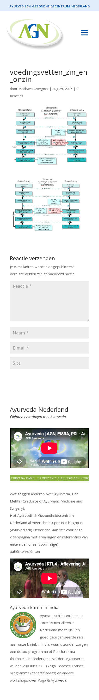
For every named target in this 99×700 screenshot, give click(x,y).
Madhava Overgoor (33, 88)
